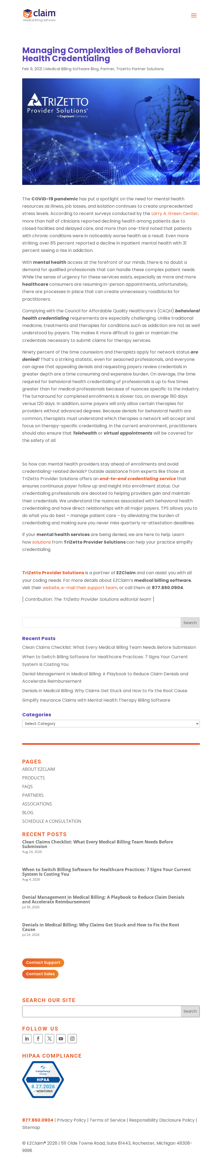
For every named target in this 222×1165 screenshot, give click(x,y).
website (51, 588)
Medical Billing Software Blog (72, 69)
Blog (28, 813)
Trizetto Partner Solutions (140, 69)
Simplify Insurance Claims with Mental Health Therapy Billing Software (96, 700)
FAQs (27, 786)
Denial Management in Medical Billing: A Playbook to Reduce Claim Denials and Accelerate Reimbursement (103, 899)
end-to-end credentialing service (138, 479)
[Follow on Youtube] (61, 1038)
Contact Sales (40, 974)
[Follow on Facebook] (38, 1038)
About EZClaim (38, 769)
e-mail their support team (89, 588)
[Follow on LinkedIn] (26, 1038)
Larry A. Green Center (174, 213)
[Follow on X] (49, 1038)
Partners (33, 795)
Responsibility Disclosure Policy (162, 1120)
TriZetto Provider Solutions (53, 573)
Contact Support (43, 962)
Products (33, 778)
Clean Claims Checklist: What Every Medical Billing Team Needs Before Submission (109, 647)
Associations (37, 804)
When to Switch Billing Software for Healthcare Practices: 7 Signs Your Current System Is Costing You (106, 871)
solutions (41, 542)
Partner (107, 69)
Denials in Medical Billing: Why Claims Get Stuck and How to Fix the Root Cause (104, 691)
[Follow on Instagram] (72, 1038)
